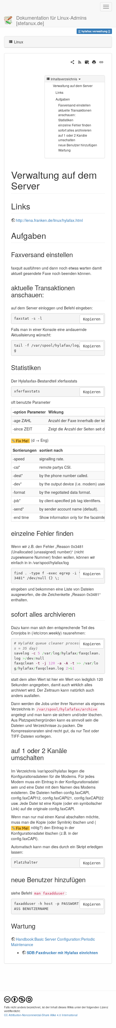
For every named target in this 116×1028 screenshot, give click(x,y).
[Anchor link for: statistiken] (44, 367)
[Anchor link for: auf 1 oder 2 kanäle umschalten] (47, 757)
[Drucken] (94, 61)
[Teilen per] (72, 61)
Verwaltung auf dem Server (73, 85)
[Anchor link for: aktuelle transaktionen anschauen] (47, 294)
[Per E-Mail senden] (87, 61)
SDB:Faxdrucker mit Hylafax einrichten (62, 952)
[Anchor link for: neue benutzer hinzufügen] (89, 879)
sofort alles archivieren (74, 130)
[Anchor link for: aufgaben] (50, 235)
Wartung (64, 150)
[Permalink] (101, 61)
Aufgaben (63, 99)
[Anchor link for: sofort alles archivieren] (78, 613)
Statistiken (65, 120)
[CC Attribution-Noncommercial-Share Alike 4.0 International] (18, 998)
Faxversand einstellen (74, 105)
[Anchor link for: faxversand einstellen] (76, 254)
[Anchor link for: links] (34, 206)
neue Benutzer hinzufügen (77, 145)
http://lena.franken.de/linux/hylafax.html (49, 220)
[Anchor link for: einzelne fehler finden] (76, 533)
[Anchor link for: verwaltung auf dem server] (45, 185)
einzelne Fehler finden (74, 125)
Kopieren (91, 319)
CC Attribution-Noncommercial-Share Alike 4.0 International (40, 1015)
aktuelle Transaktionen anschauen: (74, 112)
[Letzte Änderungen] (79, 61)
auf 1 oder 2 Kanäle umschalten (72, 137)
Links (59, 92)
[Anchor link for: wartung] (38, 925)
